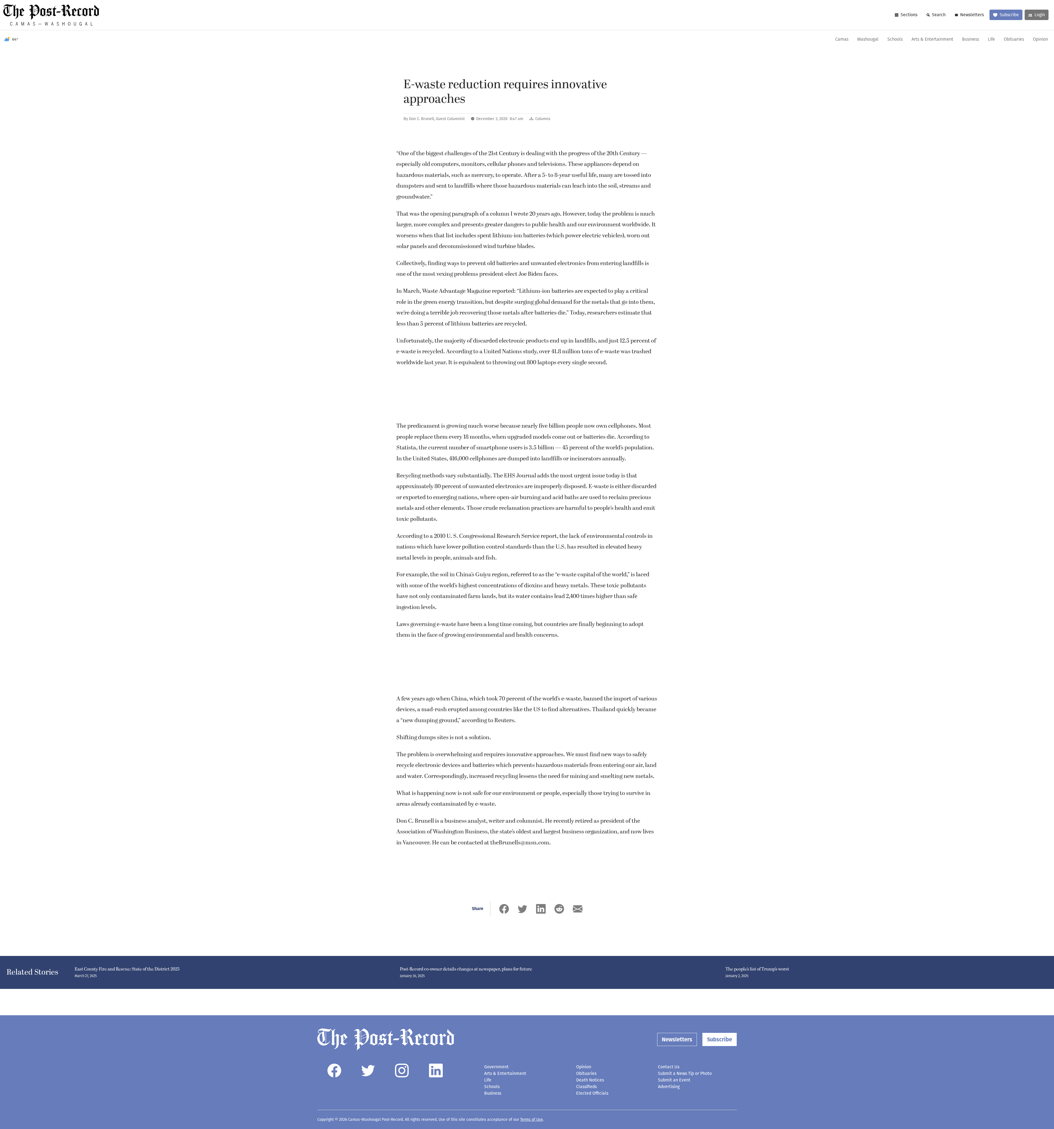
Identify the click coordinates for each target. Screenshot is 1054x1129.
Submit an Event (674, 1080)
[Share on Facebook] (504, 909)
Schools (895, 39)
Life (991, 39)
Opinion (1040, 39)
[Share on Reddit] (559, 909)
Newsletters (972, 14)
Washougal (868, 39)
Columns (542, 118)
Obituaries (1014, 39)
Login (1040, 14)
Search (939, 14)
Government (496, 1066)
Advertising (669, 1086)
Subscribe (1009, 14)
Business (970, 39)
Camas (841, 39)
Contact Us (668, 1066)
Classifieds (586, 1086)
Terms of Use (531, 1119)
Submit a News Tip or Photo (685, 1073)
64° (15, 39)
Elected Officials (592, 1093)
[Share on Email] (577, 909)
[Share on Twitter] (522, 909)
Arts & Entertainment (932, 39)
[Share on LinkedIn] (541, 909)
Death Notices (590, 1080)
